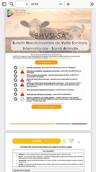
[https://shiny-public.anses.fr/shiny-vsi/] (46, 107)
